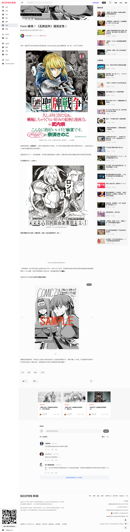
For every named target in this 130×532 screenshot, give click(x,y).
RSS (127, 496)
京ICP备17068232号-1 (123, 507)
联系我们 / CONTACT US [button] (27, 524)
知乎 (90, 496)
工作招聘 (64, 524)
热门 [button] (103, 437)
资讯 (45, 36)
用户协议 (44, 524)
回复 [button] (52, 449)
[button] (24, 381)
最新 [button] (107, 437)
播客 (102, 496)
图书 (29, 372)
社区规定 (57, 524)
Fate (22, 372)
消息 (126, 3)
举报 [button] (56, 449)
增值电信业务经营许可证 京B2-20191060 (118, 504)
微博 (94, 496)
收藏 (115, 3)
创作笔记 (42, 404)
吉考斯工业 (108, 496)
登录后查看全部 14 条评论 (74, 477)
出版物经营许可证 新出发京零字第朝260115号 (117, 516)
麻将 (35, 372)
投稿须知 (38, 524)
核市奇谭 (115, 496)
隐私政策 (51, 524)
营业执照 (126, 501)
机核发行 (121, 496)
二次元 (42, 372)
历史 (121, 3)
